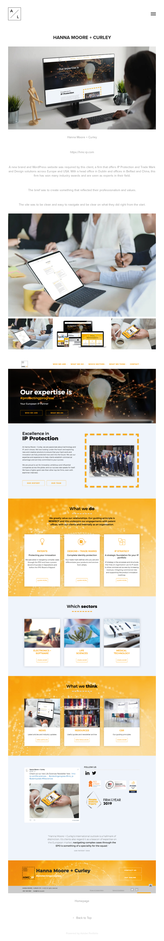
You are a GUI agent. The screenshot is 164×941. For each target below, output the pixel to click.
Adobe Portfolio (89, 933)
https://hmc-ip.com (82, 152)
